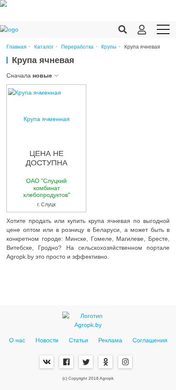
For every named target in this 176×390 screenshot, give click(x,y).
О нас (17, 340)
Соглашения (149, 340)
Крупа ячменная (46, 119)
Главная (16, 47)
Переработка (77, 47)
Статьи (78, 340)
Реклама (110, 340)
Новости (47, 340)
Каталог (43, 47)
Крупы (109, 47)
